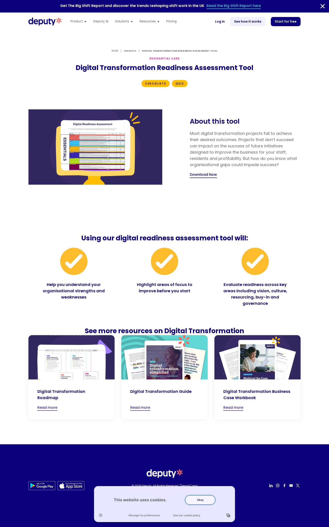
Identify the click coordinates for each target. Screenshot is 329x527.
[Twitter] (298, 485)
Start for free (286, 21)
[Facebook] (285, 485)
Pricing (171, 21)
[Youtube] (291, 485)
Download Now (203, 174)
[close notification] (322, 6)
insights (130, 50)
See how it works (247, 21)
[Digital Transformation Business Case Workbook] (257, 377)
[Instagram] (278, 485)
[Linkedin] (271, 485)
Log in (220, 21)
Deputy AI (100, 21)
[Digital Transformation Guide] (164, 377)
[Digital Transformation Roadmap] (71, 377)
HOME (115, 50)
